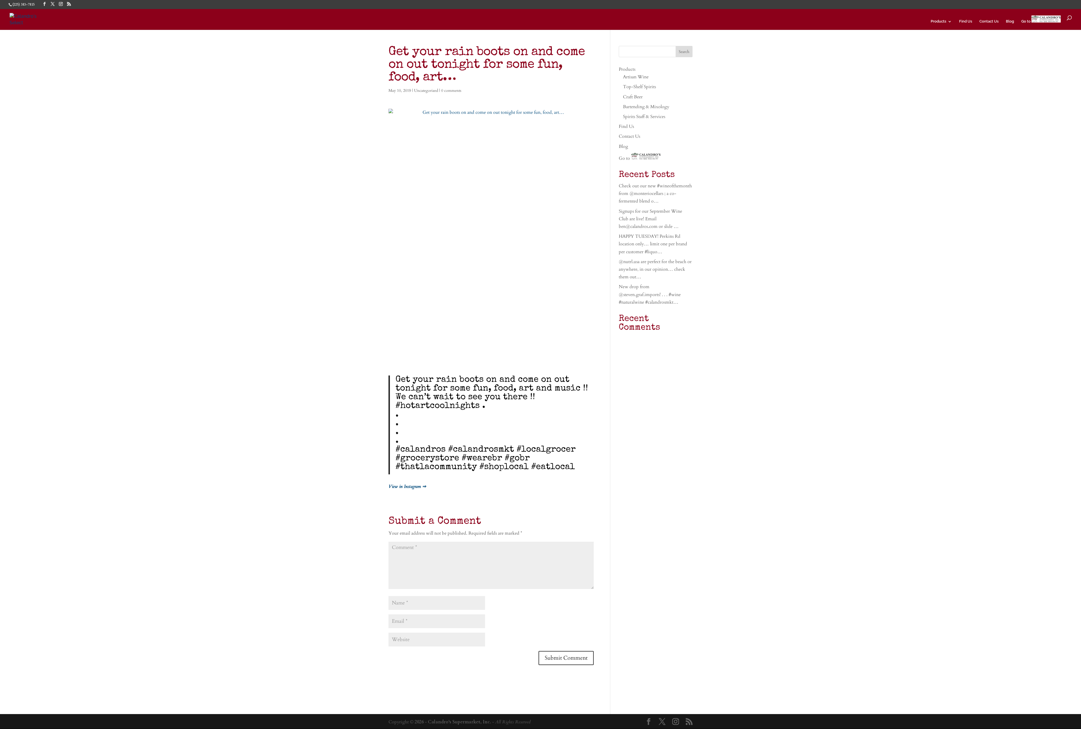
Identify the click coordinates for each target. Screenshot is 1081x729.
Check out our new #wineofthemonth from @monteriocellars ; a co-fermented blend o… (655, 193)
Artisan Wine (636, 77)
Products (938, 21)
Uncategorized (426, 90)
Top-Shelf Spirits (639, 87)
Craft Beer (633, 97)
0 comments (451, 90)
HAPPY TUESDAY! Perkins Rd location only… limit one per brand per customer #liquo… (653, 244)
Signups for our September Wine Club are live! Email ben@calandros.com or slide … (650, 219)
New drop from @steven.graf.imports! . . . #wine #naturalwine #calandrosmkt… (650, 294)
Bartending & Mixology (646, 107)
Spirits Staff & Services (644, 117)
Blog (1010, 21)
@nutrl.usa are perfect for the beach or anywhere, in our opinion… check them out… (655, 269)
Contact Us (989, 21)
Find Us (965, 21)
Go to (1026, 21)
